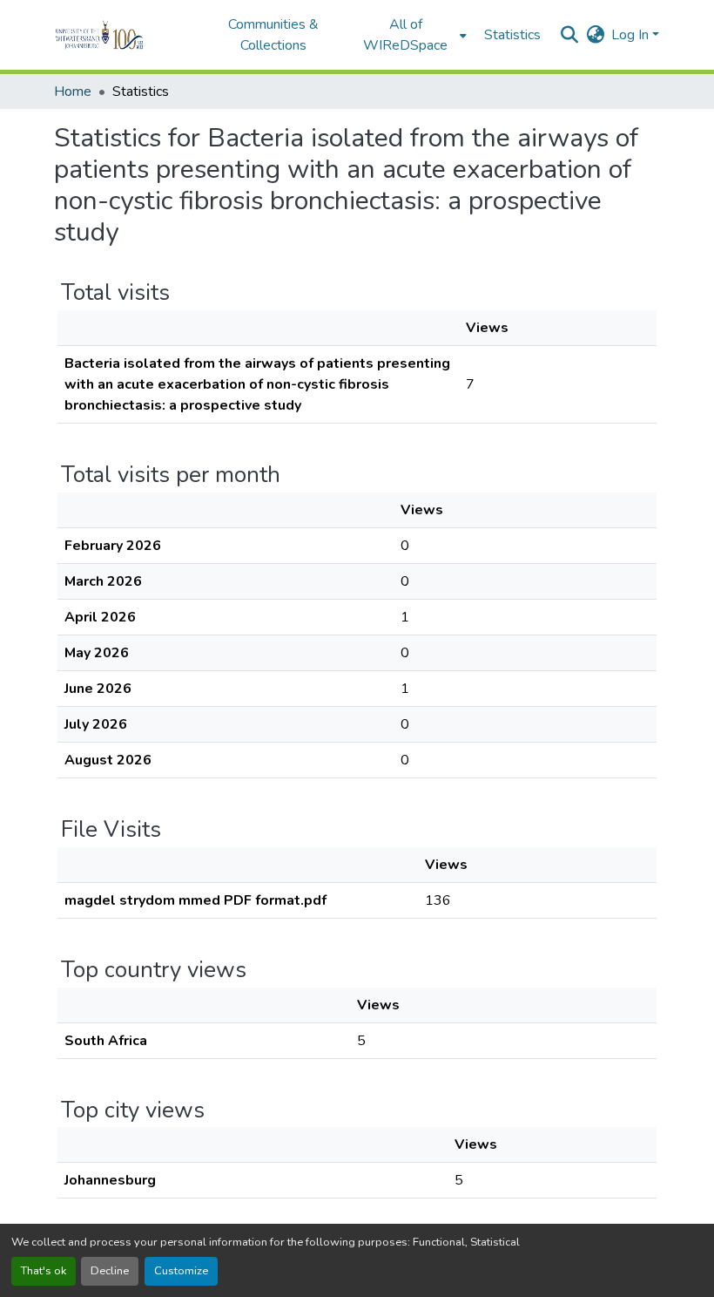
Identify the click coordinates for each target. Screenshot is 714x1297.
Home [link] (72, 91)
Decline (110, 1271)
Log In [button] (631, 34)
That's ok (43, 1271)
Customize (181, 1271)
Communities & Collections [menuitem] (273, 35)
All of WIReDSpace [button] (405, 35)
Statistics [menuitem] (512, 34)
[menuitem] (411, 35)
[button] (123, 34)
